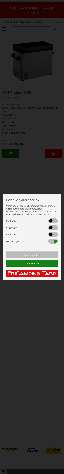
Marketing (11, 220)
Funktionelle (12, 234)
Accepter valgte (32, 254)
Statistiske (12, 227)
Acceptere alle (32, 263)
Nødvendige (12, 241)
